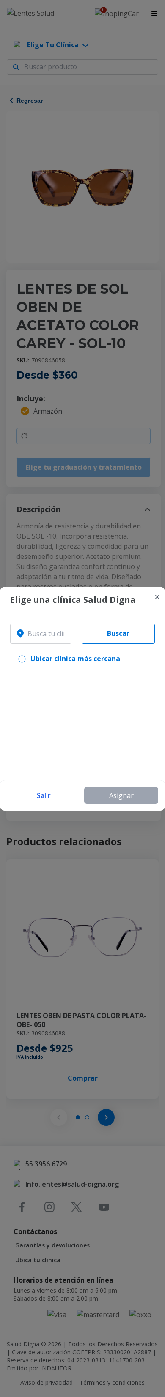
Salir (44, 795)
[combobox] (41, 634)
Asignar (121, 795)
